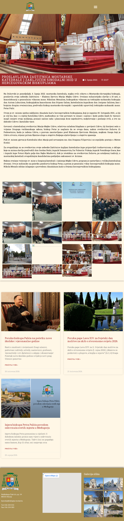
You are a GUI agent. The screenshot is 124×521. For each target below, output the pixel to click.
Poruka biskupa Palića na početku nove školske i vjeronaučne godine (28, 340)
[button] (95, 7)
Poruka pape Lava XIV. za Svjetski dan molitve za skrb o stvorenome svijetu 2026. (92, 340)
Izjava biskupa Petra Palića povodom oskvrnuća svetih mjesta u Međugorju (27, 426)
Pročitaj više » (11, 365)
